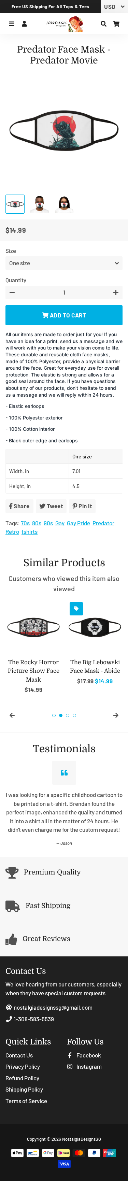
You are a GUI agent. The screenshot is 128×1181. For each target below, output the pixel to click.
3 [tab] (67, 715)
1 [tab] (54, 715)
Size (10, 250)
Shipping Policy (24, 1089)
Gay (60, 523)
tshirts (30, 531)
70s (25, 523)
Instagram (88, 1066)
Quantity (15, 279)
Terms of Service (26, 1100)
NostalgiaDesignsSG (81, 1139)
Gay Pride (78, 523)
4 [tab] (74, 715)
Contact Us (19, 1055)
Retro (12, 531)
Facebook (88, 1055)
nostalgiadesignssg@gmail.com (53, 1007)
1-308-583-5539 (33, 1018)
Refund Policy (22, 1078)
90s (48, 523)
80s (36, 523)
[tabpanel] (33, 646)
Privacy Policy (22, 1066)
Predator (103, 523)
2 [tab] (60, 715)
